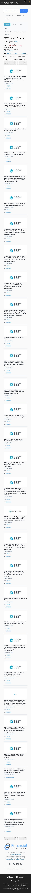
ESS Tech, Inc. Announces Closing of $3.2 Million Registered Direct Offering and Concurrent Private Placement (15, 79)
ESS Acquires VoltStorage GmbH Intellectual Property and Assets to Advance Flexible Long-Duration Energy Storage (14, 729)
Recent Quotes (8, 15)
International (23, 31)
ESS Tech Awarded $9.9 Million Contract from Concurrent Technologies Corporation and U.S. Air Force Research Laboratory (14, 822)
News (11, 31)
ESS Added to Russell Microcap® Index (14, 338)
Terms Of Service (20, 859)
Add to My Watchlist (8, 50)
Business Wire (8, 88)
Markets (7, 24)
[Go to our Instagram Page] (19, 881)
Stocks (14, 24)
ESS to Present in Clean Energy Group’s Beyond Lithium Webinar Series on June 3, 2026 (14, 391)
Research (23, 53)
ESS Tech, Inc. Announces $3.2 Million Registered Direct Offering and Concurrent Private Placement (14, 105)
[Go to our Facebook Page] (11, 881)
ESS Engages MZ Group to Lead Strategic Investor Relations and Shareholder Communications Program (14, 573)
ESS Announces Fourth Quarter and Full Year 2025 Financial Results (15, 622)
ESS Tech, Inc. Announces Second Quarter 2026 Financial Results (14, 153)
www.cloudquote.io (16, 854)
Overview (7, 31)
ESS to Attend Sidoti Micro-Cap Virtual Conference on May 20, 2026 (15, 416)
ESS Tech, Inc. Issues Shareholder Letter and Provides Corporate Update (14, 755)
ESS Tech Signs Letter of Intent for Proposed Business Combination (14, 204)
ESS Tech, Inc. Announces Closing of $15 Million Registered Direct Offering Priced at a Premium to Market (15, 795)
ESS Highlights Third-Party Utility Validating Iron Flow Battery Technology (14, 464)
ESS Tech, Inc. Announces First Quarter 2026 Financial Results (13, 440)
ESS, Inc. (8, 86)
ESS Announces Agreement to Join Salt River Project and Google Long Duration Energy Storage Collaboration (14, 648)
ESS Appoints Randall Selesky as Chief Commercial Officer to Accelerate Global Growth (14, 674)
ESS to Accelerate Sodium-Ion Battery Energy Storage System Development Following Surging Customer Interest (14, 363)
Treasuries (7, 34)
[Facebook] (13, 864)
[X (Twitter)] (9, 864)
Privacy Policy (9, 859)
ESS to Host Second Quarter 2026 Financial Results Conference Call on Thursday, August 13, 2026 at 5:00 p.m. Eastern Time (15, 259)
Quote (9, 53)
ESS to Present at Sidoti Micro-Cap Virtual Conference (14, 129)
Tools (6, 28)
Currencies (16, 31)
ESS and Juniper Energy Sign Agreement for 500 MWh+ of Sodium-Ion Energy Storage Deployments (13, 286)
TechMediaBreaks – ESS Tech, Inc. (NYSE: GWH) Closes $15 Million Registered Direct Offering (14, 770)
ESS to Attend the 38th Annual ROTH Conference (15, 599)
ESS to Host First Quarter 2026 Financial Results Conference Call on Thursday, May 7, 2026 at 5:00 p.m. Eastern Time (15, 547)
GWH (15, 41)
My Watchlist (19, 15)
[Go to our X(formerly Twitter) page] (15, 881)
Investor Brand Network (10, 777)
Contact (21, 888)
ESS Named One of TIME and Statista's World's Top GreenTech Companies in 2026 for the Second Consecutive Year (14, 232)
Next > (25, 62)
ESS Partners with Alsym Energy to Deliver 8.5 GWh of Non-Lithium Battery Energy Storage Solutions (14, 518)
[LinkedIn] (17, 864)
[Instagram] (21, 864)
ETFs (21, 24)
